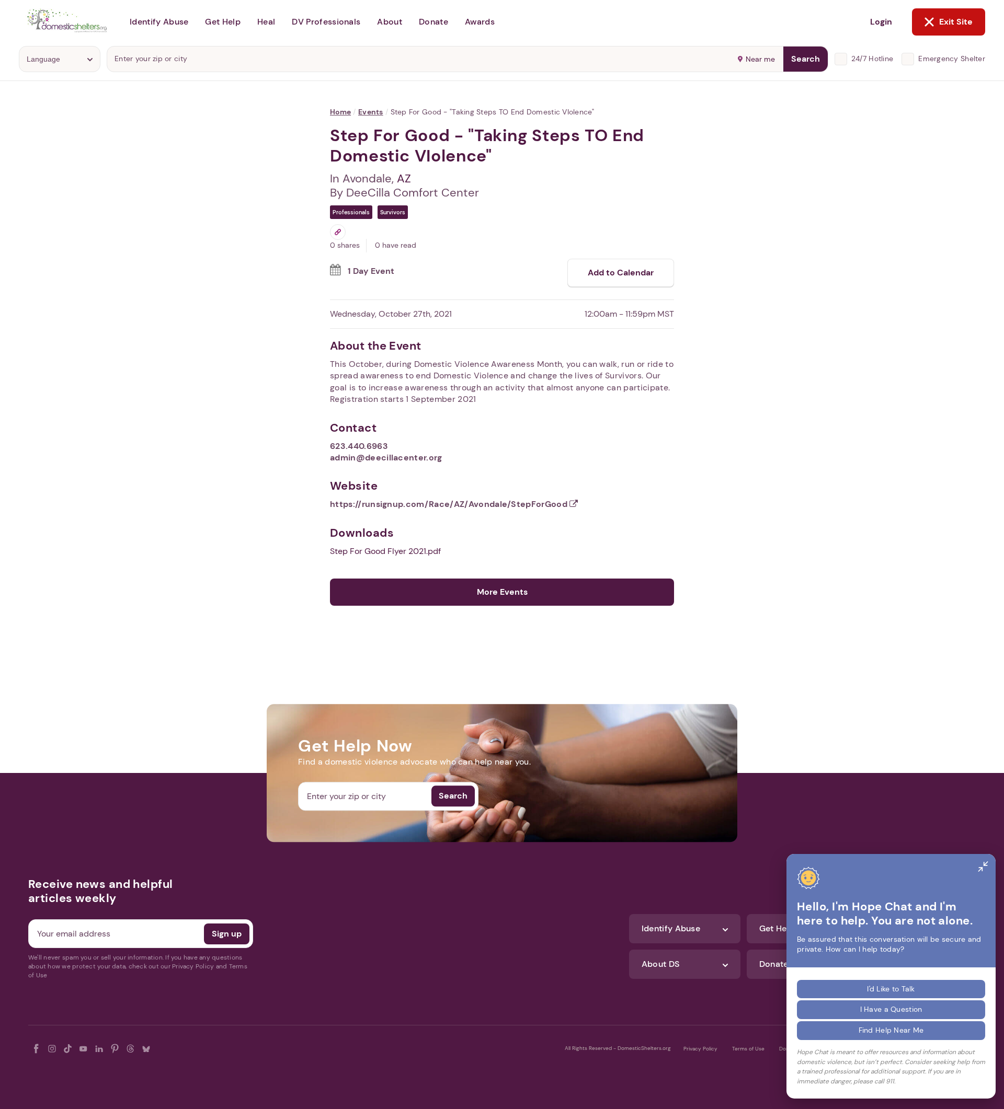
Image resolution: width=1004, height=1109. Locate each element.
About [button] (389, 21)
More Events (502, 591)
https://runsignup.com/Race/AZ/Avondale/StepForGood (449, 504)
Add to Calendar (621, 272)
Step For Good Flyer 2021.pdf (385, 551)
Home (340, 112)
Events (370, 112)
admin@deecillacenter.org (386, 457)
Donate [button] (433, 21)
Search (805, 58)
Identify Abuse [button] (159, 21)
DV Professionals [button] (326, 21)
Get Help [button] (223, 21)
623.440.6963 (359, 446)
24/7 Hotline (872, 58)
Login (881, 21)
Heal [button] (266, 21)
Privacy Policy (700, 1048)
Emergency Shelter (951, 58)
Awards (480, 21)
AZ (404, 178)
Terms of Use (748, 1048)
